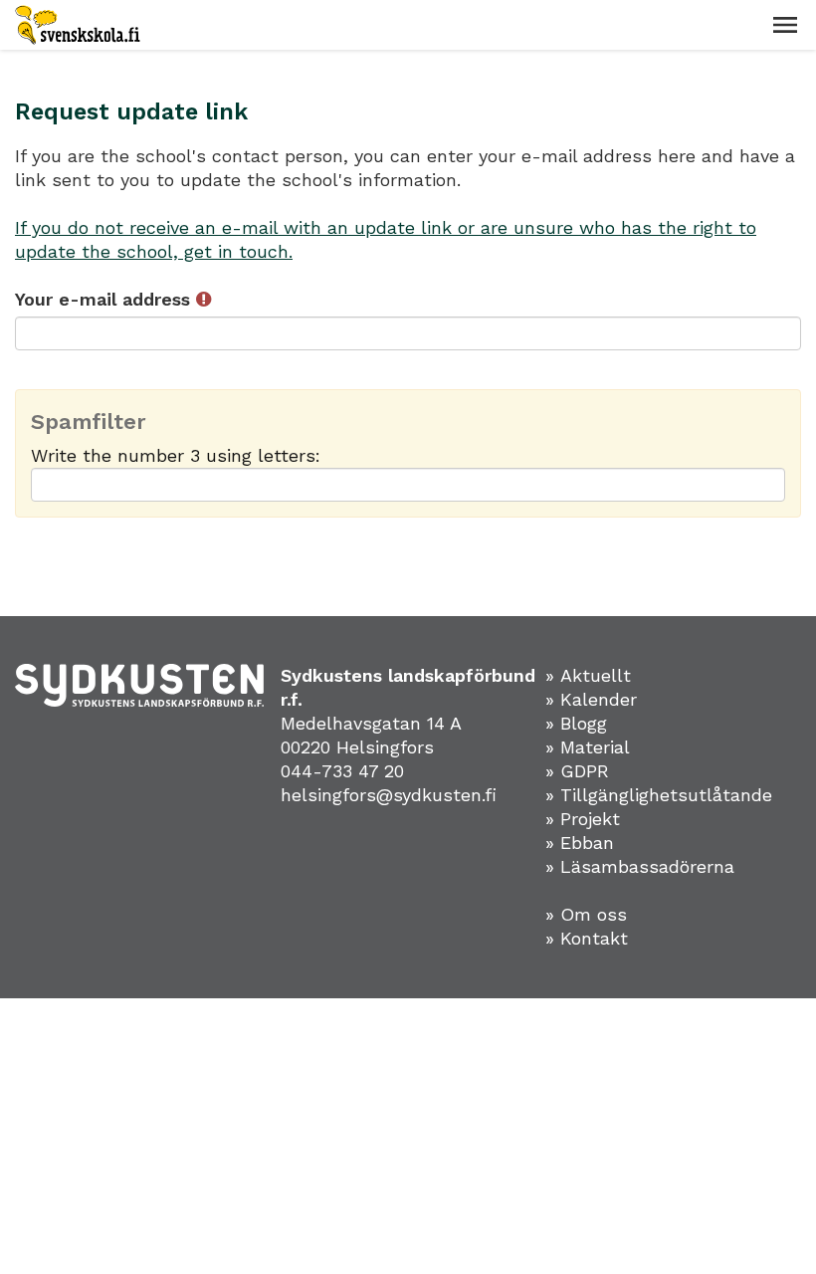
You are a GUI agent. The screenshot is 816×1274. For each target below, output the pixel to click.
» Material (587, 747)
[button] (785, 25)
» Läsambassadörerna (639, 866)
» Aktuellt (588, 675)
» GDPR (577, 770)
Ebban (587, 842)
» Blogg (576, 723)
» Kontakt (586, 938)
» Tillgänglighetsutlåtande (658, 794)
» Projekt (582, 818)
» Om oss (586, 914)
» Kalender (591, 699)
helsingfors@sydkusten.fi (389, 794)
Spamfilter (88, 422)
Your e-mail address (105, 299)
